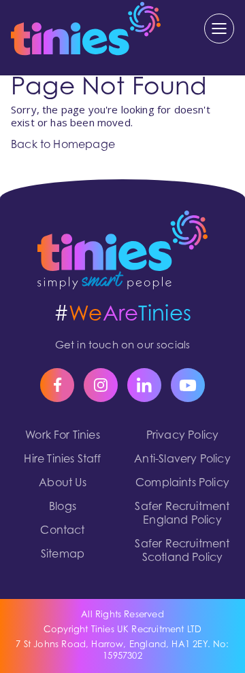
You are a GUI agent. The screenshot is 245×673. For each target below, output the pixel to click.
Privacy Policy (182, 436)
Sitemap (62, 554)
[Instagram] (101, 385)
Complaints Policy (182, 483)
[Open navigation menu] (219, 28)
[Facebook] (57, 385)
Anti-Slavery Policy (182, 459)
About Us (62, 483)
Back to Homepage (63, 145)
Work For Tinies (62, 436)
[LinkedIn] (144, 385)
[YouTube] (188, 385)
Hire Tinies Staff (62, 459)
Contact (62, 531)
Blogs (62, 507)
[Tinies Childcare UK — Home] (122, 250)
